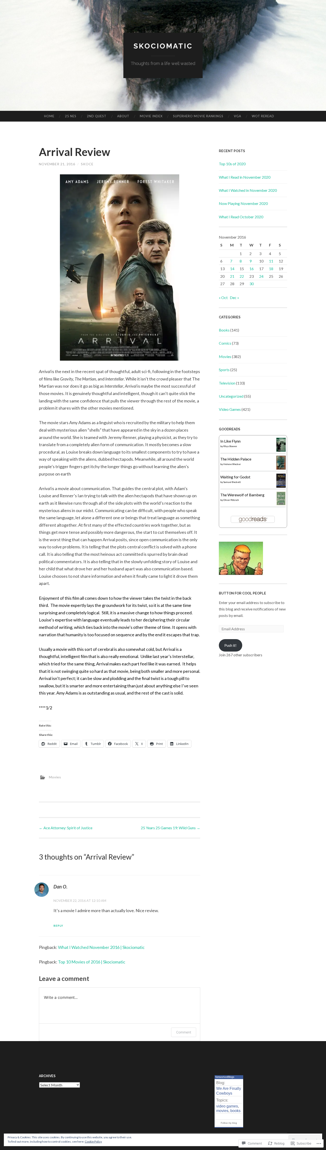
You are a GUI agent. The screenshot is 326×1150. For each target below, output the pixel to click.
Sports (224, 369)
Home (49, 116)
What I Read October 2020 (241, 216)
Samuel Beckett (232, 482)
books (235, 1111)
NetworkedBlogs (224, 1076)
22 (242, 276)
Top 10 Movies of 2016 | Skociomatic (91, 961)
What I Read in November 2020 (244, 177)
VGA (237, 116)
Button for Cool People (242, 593)
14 (232, 268)
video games (227, 1106)
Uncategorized (231, 396)
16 (251, 268)
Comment (183, 1032)
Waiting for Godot (235, 477)
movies (222, 1111)
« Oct (223, 297)
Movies (55, 777)
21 (232, 276)
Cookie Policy (93, 1141)
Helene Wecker (232, 464)
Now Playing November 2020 (243, 203)
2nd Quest (96, 116)
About (123, 116)
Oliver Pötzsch (231, 499)
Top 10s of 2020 (232, 163)
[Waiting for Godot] (281, 486)
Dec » (234, 297)
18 (271, 268)
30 (251, 283)
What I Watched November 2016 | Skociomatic (101, 947)
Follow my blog (229, 1123)
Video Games (230, 409)
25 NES (70, 116)
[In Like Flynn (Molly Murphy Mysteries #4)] (281, 450)
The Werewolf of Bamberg (242, 494)
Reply (58, 925)
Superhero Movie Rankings (198, 116)
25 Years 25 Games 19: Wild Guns (170, 827)
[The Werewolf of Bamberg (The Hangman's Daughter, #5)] (281, 504)
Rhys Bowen (230, 446)
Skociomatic (163, 46)
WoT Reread (263, 116)
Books (224, 330)
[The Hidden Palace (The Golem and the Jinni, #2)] (281, 468)
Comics (225, 343)
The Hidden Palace (235, 459)
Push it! (230, 645)
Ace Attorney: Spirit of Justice (65, 827)
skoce (87, 164)
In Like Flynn (230, 441)
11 (271, 261)
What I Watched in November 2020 (248, 190)
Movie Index (151, 116)
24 (261, 276)
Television (227, 383)
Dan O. (60, 886)
